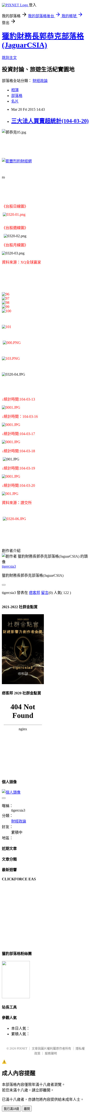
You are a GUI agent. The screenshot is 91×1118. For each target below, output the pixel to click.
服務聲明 (51, 1053)
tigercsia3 (9, 566)
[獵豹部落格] (16, 997)
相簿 (15, 90)
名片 (15, 101)
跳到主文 (9, 58)
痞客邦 (34, 593)
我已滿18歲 (11, 1109)
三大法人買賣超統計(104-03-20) (50, 121)
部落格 (16, 96)
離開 (27, 1109)
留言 (45, 593)
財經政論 (40, 81)
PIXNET (22, 1048)
